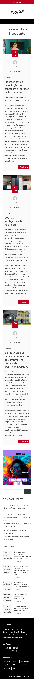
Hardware (8, 77)
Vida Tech (7, 668)
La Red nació (19, 629)
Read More (24, 167)
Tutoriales (24, 665)
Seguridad (8, 348)
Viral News (18, 676)
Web (14, 668)
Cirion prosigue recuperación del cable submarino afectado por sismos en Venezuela (15, 508)
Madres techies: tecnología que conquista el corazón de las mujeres (17, 87)
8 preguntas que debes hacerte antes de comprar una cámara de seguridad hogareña (17, 360)
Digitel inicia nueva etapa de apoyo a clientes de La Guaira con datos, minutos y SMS (17, 517)
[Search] (27, 491)
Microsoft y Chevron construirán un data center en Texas (21, 608)
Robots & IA (25, 661)
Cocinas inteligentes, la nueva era (14, 221)
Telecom (15, 665)
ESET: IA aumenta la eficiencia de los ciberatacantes (21, 596)
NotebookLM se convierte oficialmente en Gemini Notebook (22, 584)
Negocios (8, 213)
